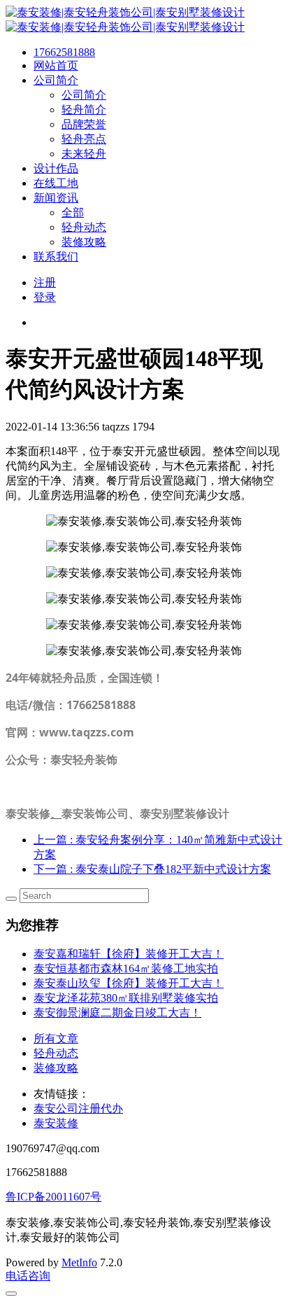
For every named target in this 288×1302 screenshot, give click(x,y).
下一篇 (152, 869)
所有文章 (56, 1038)
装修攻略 (56, 1068)
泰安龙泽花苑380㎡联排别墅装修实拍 (126, 998)
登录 (45, 297)
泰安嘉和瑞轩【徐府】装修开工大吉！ (129, 954)
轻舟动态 (56, 1053)
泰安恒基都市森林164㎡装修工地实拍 (126, 968)
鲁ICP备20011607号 (53, 1197)
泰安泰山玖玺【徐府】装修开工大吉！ (129, 983)
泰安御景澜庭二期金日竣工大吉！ (117, 1012)
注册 (45, 282)
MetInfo (79, 1262)
